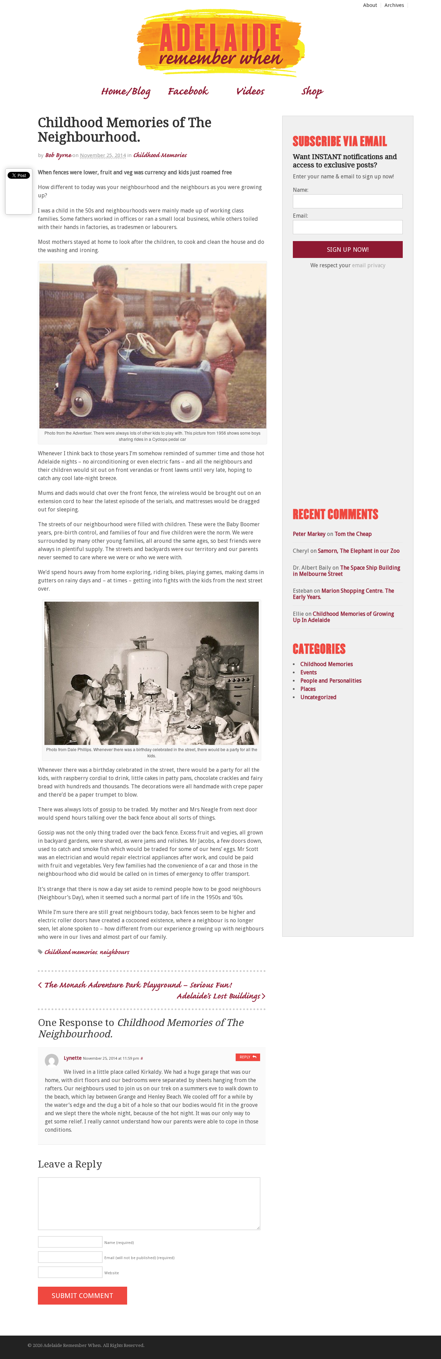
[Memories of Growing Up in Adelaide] (220, 74)
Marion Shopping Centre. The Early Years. (343, 594)
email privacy (369, 265)
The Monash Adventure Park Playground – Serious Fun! (136, 984)
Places (308, 689)
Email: (300, 215)
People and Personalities (330, 680)
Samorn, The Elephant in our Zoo (359, 551)
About (370, 5)
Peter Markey (309, 534)
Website (111, 1273)
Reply (245, 1057)
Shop (311, 90)
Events (308, 672)
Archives (394, 5)
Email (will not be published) (139, 1258)
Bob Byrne (58, 155)
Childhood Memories (159, 155)
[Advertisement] (344, 388)
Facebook (187, 90)
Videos (249, 90)
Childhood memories (70, 952)
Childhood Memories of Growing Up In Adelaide (343, 617)
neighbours (114, 952)
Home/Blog (125, 90)
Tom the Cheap (353, 534)
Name (119, 1243)
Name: (300, 190)
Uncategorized (318, 697)
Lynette (73, 1058)
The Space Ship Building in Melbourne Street (346, 570)
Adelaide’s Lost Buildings (219, 995)
